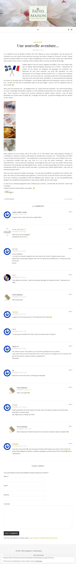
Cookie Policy (38, 561)
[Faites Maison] (38, 13)
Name (6, 476)
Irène (14, 329)
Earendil (15, 444)
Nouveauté (38, 42)
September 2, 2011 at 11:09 (19, 314)
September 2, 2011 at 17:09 (19, 331)
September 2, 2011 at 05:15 (19, 251)
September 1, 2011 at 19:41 (19, 214)
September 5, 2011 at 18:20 (19, 348)
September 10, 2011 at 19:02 (19, 372)
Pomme (14, 405)
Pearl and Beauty (18, 229)
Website (6, 495)
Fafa (14, 275)
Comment (7, 504)
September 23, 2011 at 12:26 (19, 446)
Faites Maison (10, 199)
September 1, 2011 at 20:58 (19, 231)
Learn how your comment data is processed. (43, 538)
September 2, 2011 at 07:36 (19, 296)
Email (6, 485)
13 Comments (68, 199)
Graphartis (28, 551)
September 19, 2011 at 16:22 (24, 429)
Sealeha (15, 312)
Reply (70, 212)
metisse (15, 249)
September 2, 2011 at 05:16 (19, 277)
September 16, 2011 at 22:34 (19, 407)
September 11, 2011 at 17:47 (24, 389)
